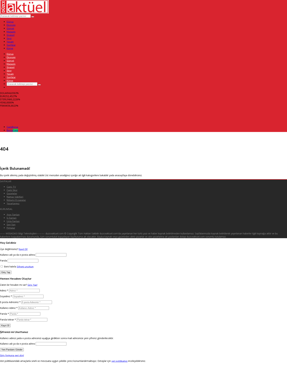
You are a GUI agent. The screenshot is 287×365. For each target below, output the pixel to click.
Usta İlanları (13, 221)
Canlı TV (11, 186)
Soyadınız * (6, 296)
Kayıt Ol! (23, 249)
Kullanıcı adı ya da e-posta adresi (17, 254)
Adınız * (4, 290)
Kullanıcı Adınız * (9, 307)
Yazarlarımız (13, 203)
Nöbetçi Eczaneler (16, 200)
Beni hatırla (9, 266)
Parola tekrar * (8, 319)
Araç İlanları (13, 214)
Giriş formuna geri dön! (12, 355)
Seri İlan (11, 224)
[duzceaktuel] (24, 12)
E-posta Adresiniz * (10, 302)
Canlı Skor (12, 190)
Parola (3, 260)
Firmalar (11, 228)
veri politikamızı (119, 361)
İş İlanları (11, 218)
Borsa (12, 130)
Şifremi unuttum (25, 266)
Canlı (12, 127)
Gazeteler (12, 193)
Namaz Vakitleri (15, 196)
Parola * (4, 313)
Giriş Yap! (32, 285)
